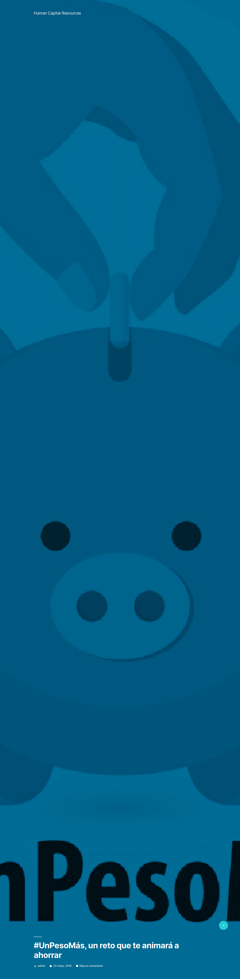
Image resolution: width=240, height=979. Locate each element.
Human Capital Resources (57, 13)
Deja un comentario (91, 965)
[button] (223, 925)
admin (41, 965)
